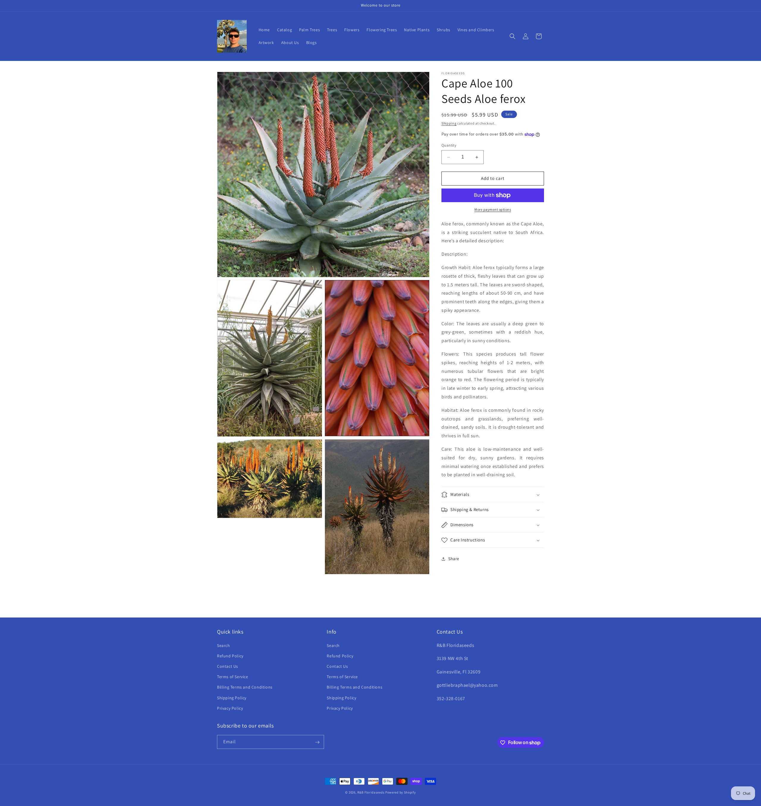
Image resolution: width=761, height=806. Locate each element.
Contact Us (227, 666)
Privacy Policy (230, 708)
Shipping (449, 123)
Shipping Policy (231, 697)
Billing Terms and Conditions (245, 687)
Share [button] (453, 558)
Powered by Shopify (400, 792)
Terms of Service (232, 676)
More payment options (492, 209)
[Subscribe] (317, 742)
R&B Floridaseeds (370, 792)
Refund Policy (230, 655)
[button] (512, 36)
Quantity (448, 145)
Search (223, 645)
